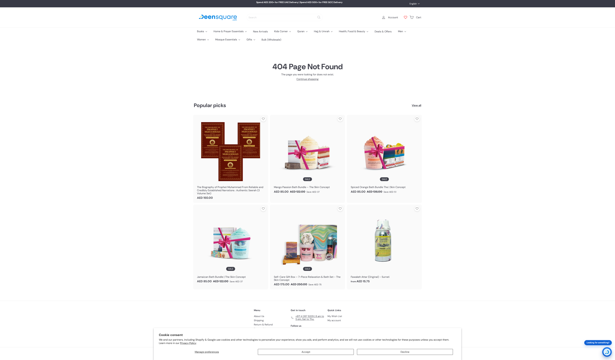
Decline (405, 352)
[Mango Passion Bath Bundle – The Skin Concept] (307, 156)
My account (334, 320)
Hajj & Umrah (322, 31)
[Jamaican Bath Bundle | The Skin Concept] (230, 245)
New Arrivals (260, 31)
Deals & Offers (383, 31)
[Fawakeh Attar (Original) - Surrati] (384, 245)
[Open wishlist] (405, 17)
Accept (306, 352)
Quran (301, 31)
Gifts (249, 39)
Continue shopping (307, 79)
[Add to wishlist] (263, 118)
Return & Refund (263, 324)
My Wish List (335, 316)
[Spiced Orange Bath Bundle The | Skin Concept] (384, 156)
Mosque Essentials (226, 39)
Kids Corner (281, 31)
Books (201, 31)
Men (401, 31)
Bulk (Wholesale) (271, 39)
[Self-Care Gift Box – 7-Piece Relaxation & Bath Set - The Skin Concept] (307, 247)
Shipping (259, 320)
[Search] (319, 17)
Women (201, 39)
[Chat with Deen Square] (607, 352)
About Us (259, 316)
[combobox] (285, 17)
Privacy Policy (188, 343)
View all (416, 105)
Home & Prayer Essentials (228, 31)
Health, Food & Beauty (352, 31)
